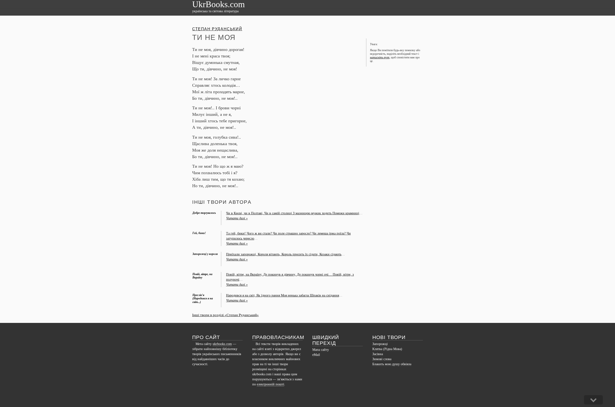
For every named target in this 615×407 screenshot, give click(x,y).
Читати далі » (237, 218)
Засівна (377, 354)
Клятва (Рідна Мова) (387, 349)
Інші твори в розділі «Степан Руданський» (225, 315)
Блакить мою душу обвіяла (391, 364)
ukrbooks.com (222, 344)
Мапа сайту (320, 350)
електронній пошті (270, 384)
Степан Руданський (217, 29)
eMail (316, 355)
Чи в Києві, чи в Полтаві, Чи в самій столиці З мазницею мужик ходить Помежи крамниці (292, 213)
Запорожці (380, 344)
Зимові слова (381, 359)
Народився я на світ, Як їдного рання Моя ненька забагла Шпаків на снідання (282, 295)
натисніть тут (379, 57)
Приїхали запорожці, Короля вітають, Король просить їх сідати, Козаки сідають (283, 254)
